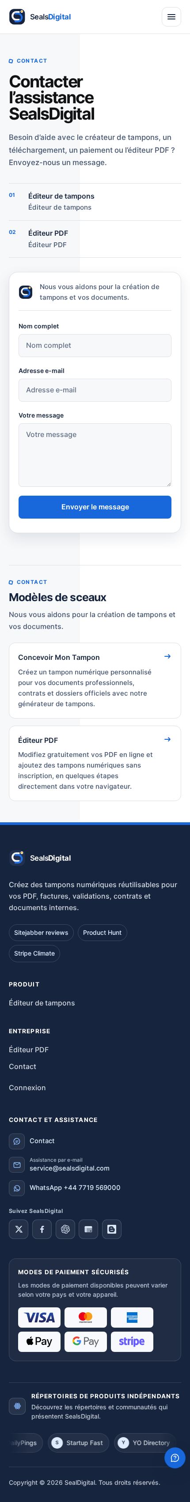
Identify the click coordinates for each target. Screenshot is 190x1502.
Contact (22, 1066)
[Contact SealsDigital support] (175, 1457)
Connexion (27, 1087)
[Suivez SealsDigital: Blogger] (112, 1229)
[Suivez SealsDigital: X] (18, 1229)
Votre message (41, 415)
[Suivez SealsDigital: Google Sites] (88, 1229)
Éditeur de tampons (59, 207)
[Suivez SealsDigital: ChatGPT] (65, 1229)
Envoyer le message (95, 506)
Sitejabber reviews (41, 932)
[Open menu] (171, 16)
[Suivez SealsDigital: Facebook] (42, 1229)
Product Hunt (102, 932)
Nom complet (39, 326)
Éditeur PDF (47, 245)
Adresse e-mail (42, 370)
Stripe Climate (34, 953)
